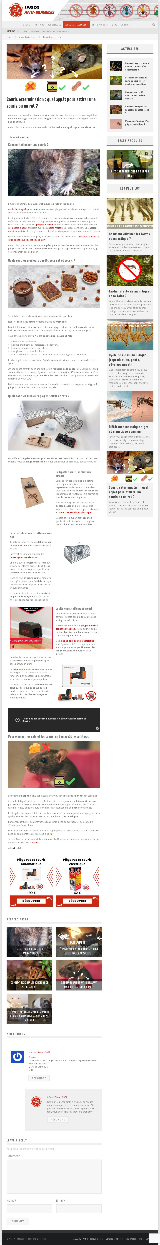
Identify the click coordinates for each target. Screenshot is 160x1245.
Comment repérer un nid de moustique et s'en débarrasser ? (50, 31)
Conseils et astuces (75, 24)
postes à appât (19, 227)
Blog (114, 24)
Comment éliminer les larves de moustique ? (129, 236)
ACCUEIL (27, 24)
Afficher (25, 137)
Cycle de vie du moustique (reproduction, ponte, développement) (127, 360)
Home (9, 37)
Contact (125, 24)
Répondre (39, 1078)
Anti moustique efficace (48, 24)
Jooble (35, 842)
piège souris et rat (22, 669)
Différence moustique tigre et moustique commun (129, 429)
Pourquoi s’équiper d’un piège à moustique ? (137, 122)
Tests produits (100, 24)
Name (11, 1200)
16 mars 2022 (43, 1052)
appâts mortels (55, 227)
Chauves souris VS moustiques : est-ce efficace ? (135, 95)
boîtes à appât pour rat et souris (28, 209)
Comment (13, 1156)
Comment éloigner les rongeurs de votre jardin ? (137, 110)
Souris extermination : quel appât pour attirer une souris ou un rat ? (128, 492)
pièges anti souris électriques (77, 640)
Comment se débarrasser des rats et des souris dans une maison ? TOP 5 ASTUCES (29, 1016)
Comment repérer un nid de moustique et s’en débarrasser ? (137, 66)
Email (60, 1200)
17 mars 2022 (60, 1097)
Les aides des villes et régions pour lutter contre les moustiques (136, 81)
